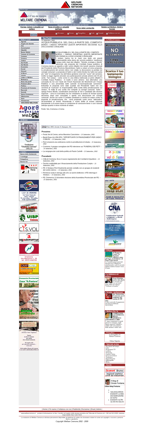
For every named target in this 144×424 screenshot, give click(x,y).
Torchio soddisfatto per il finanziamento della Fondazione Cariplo (68, 164)
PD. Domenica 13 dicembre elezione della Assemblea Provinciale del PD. (71, 178)
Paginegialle (110, 360)
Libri (107, 348)
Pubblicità (76, 409)
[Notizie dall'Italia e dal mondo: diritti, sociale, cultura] (72, 8)
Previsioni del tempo (112, 346)
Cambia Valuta (110, 354)
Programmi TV (111, 349)
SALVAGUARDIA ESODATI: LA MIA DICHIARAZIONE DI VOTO (117, 395)
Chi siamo (52, 409)
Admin (98, 409)
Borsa (107, 362)
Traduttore (109, 357)
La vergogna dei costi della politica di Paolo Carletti (62, 151)
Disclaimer (85, 409)
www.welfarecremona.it (28, 413)
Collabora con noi (64, 409)
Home (45, 409)
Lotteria (108, 351)
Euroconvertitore (111, 355)
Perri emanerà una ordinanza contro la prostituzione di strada (66, 142)
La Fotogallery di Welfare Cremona (114, 335)
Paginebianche (110, 359)
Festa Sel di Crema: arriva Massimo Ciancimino (61, 134)
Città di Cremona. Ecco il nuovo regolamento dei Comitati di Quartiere (69, 159)
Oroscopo (109, 352)
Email (93, 409)
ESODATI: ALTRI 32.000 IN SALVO (117, 401)
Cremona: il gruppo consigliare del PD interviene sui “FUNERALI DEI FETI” (71, 147)
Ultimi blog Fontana (112, 386)
